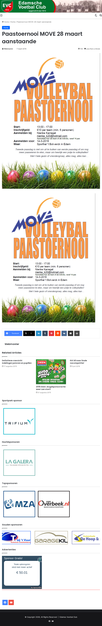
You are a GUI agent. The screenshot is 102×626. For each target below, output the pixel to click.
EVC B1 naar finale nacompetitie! (78, 361)
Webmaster (8, 49)
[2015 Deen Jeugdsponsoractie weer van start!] (51, 371)
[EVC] (51, 6)
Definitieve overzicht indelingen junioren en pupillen (17, 361)
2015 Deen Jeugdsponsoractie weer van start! (51, 388)
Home (6, 22)
